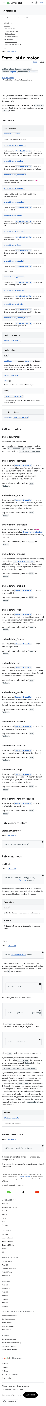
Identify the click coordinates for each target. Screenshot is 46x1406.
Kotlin (35, 62)
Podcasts (5, 1225)
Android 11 (5, 1306)
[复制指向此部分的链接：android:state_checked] (27, 554)
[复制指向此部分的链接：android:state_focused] (27, 639)
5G (3, 1252)
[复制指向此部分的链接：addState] (13, 864)
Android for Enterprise (9, 1207)
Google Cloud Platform (10, 1375)
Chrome (4, 1367)
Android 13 (5, 1299)
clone (6, 381)
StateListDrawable (23, 151)
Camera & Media (8, 1245)
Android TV (6, 1276)
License (12, 1386)
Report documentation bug (11, 1343)
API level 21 (12, 52)
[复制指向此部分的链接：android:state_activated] (28, 461)
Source (4, 1214)
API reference (9, 11)
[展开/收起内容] (11, 23)
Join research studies (9, 1350)
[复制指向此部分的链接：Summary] (16, 120)
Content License (24, 1177)
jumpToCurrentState (12, 396)
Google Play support (9, 1346)
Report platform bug (9, 1339)
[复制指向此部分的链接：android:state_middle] (25, 692)
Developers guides (8, 1319)
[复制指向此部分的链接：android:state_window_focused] (36, 799)
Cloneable (33, 72)
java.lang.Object (8, 78)
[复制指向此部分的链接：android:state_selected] (27, 745)
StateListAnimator (12, 340)
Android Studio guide (9, 1316)
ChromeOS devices (9, 1269)
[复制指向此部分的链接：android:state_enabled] (27, 586)
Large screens (7, 1261)
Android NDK (6, 1330)
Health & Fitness (7, 1241)
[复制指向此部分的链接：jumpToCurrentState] (25, 1135)
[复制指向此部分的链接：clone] (9, 941)
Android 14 (6, 1296)
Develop (20, 18)
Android (5, 1204)
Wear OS (5, 1265)
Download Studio (8, 1326)
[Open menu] (3, 2)
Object (13, 72)
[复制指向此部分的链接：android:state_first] (23, 610)
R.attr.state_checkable (24, 561)
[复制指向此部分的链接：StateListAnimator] (23, 831)
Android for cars (7, 1272)
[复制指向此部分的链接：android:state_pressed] (27, 722)
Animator (28, 361)
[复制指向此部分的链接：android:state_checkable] (29, 525)
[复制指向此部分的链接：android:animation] (22, 437)
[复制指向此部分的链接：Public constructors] (29, 823)
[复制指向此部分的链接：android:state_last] (22, 663)
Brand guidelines (23, 1386)
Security (5, 1211)
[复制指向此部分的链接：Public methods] (24, 856)
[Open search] (32, 2)
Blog (3, 1221)
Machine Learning (8, 1238)
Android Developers (8, 18)
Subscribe (30, 1395)
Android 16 (6, 1288)
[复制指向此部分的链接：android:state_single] (24, 769)
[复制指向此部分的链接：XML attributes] (23, 429)
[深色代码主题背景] (42, 841)
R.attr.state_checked (32, 532)
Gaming (5, 1234)
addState (8, 361)
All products (6, 1378)
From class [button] (16, 417)
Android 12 (5, 1303)
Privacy (4, 1249)
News (4, 1218)
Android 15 (5, 1292)
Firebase (5, 1371)
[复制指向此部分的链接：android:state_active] (25, 495)
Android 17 (5, 1285)
